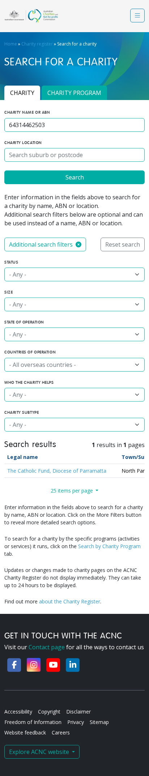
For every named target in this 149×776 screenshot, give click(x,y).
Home (10, 44)
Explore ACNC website (40, 752)
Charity (22, 93)
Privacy (75, 722)
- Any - (17, 274)
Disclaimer (78, 711)
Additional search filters (41, 244)
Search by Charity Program (109, 546)
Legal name (22, 457)
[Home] (31, 16)
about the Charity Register (69, 601)
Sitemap (99, 722)
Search (74, 177)
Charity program (74, 93)
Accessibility (18, 711)
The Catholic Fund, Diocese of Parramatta (56, 470)
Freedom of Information (32, 722)
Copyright (49, 711)
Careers (61, 732)
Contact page (47, 647)
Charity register (37, 44)
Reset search (122, 244)
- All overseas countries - (42, 365)
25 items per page (72, 490)
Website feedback (25, 732)
